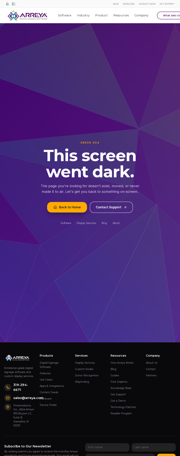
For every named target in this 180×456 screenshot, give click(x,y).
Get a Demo (118, 400)
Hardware (46, 398)
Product (101, 15)
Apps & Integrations (52, 386)
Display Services (86, 222)
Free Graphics (119, 381)
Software (64, 15)
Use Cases (46, 379)
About (116, 222)
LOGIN (147, 4)
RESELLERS (128, 4)
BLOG (116, 4)
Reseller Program (121, 413)
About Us (151, 362)
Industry (83, 15)
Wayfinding (82, 381)
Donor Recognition (87, 375)
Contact (151, 369)
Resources (121, 15)
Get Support (118, 394)
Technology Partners (123, 407)
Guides (115, 375)
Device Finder (48, 405)
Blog (104, 222)
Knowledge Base (121, 388)
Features (45, 373)
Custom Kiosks (84, 369)
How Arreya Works (122, 362)
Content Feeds (49, 392)
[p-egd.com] (7, 4)
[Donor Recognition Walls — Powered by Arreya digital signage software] (13, 4)
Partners (151, 375)
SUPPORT (167, 4)
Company (141, 15)
